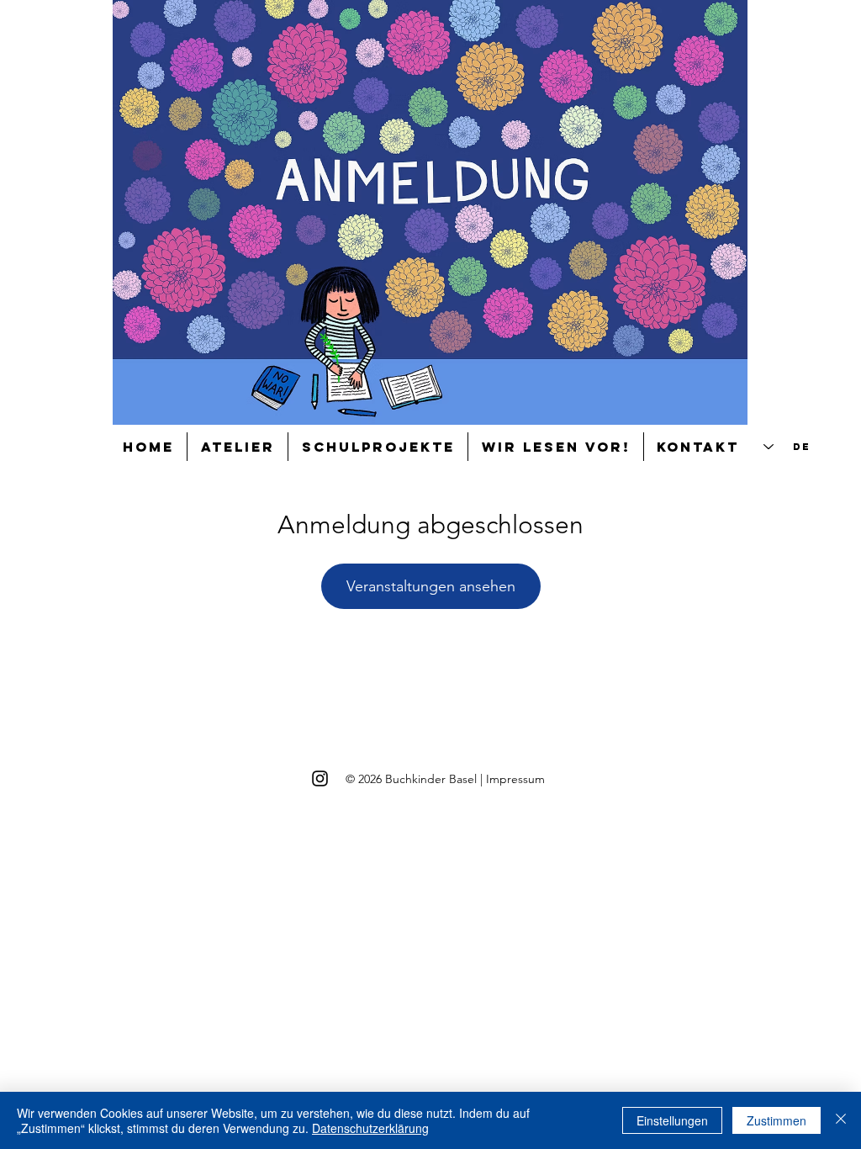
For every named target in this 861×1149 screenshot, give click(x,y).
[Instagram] (319, 778)
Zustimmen (776, 1120)
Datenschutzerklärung (370, 1128)
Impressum (515, 778)
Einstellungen (672, 1120)
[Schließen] (841, 1120)
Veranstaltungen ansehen (430, 586)
